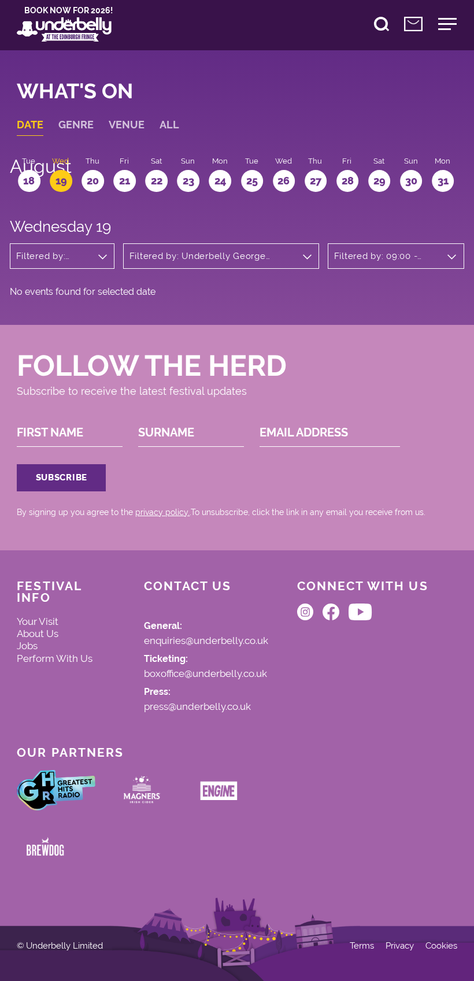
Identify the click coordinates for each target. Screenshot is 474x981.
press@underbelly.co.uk (197, 707)
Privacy (400, 946)
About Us (37, 633)
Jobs (27, 645)
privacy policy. (162, 512)
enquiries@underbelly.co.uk (206, 641)
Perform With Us (54, 658)
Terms (362, 946)
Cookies (441, 946)
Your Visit (37, 621)
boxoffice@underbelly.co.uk (205, 674)
